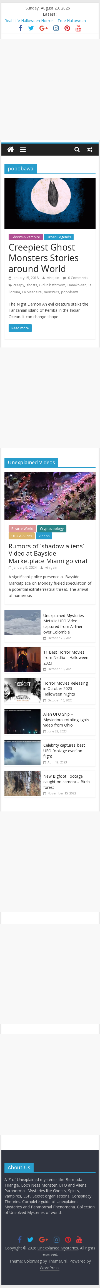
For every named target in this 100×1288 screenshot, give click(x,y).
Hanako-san (77, 285)
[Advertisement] (50, 89)
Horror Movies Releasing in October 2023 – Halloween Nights (65, 688)
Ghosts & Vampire (25, 237)
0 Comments (77, 277)
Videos (44, 536)
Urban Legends (59, 237)
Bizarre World (22, 528)
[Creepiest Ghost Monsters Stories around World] (50, 181)
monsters (51, 292)
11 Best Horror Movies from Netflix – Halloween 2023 (65, 657)
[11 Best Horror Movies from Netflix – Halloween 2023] (22, 649)
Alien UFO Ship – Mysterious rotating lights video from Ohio (66, 719)
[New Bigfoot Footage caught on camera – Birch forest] (22, 773)
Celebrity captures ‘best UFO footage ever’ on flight (64, 750)
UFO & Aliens (21, 536)
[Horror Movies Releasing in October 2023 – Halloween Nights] (22, 680)
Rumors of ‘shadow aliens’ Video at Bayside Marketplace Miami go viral (48, 553)
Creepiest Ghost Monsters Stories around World (44, 258)
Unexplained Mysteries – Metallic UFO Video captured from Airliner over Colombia (65, 624)
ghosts (31, 285)
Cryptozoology (52, 528)
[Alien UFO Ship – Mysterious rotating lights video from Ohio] (22, 711)
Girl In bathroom (52, 285)
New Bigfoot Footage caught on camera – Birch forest (66, 781)
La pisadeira (32, 292)
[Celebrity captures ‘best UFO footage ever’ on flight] (22, 742)
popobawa (70, 292)
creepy (18, 285)
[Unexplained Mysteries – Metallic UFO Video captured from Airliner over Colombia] (22, 613)
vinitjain (53, 277)
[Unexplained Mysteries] (10, 150)
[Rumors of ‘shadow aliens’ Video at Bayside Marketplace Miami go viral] (50, 475)
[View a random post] (89, 149)
